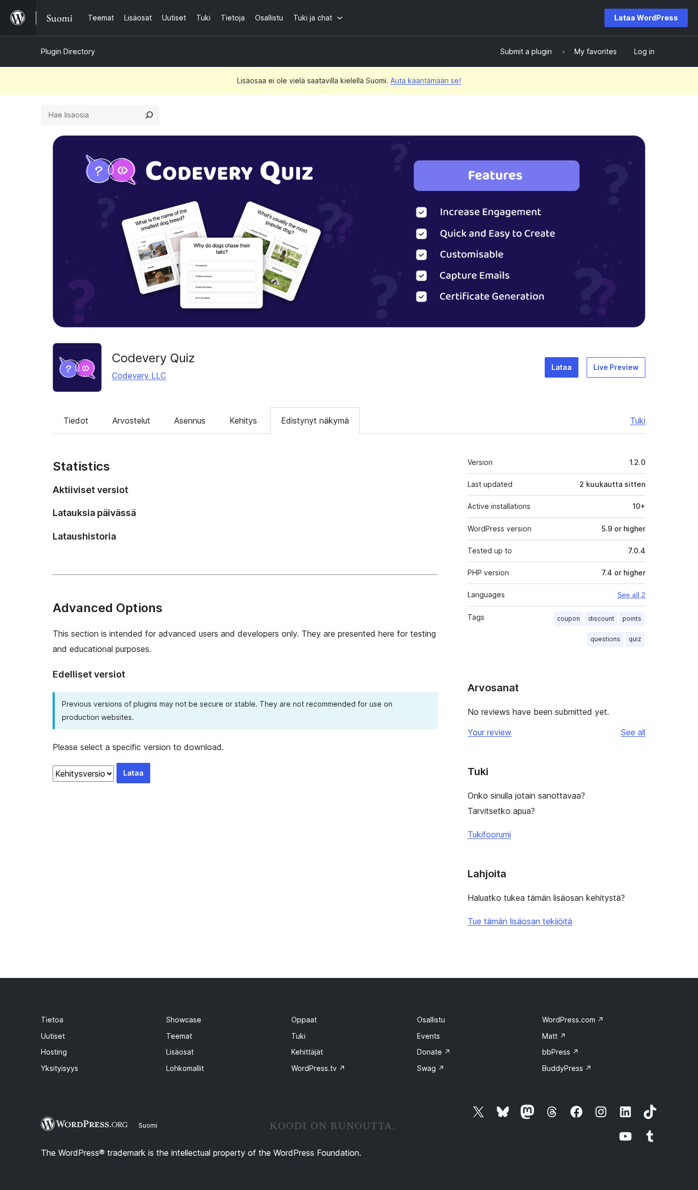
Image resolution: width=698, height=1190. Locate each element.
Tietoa (52, 1019)
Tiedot (75, 420)
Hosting (54, 1051)
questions (605, 639)
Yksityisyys (59, 1068)
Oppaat (304, 1019)
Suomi (147, 1125)
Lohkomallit (185, 1068)
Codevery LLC (139, 375)
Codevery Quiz (153, 358)
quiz (635, 639)
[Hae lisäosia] (149, 115)
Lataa (561, 367)
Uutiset (53, 1036)
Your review (489, 732)
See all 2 (631, 595)
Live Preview (616, 367)
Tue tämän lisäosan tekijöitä (520, 921)
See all (633, 732)
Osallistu (431, 1019)
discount (601, 618)
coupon (568, 618)
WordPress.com (573, 1019)
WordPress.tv (318, 1068)
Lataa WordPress (646, 17)
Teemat (179, 1036)
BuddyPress (567, 1068)
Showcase (183, 1019)
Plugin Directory (68, 51)
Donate (434, 1051)
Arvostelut (131, 420)
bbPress (560, 1051)
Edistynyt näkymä (315, 420)
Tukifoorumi (489, 834)
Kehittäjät (307, 1051)
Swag (431, 1068)
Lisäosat (180, 1051)
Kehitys (243, 420)
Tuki (637, 420)
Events (428, 1036)
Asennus (189, 420)
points (631, 618)
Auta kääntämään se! (425, 80)
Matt (554, 1036)
